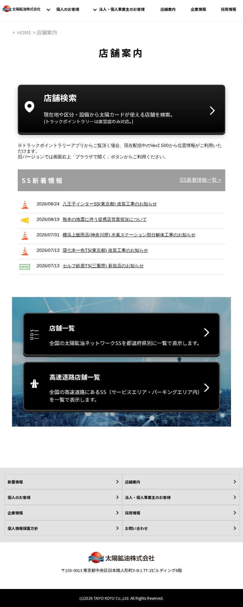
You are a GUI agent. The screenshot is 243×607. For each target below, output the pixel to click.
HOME (24, 32)
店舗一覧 (125, 335)
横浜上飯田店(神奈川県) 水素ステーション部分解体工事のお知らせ (129, 234)
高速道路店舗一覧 (124, 387)
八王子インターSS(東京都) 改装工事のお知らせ (110, 203)
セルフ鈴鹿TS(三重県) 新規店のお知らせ (103, 265)
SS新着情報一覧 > (200, 180)
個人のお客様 (67, 9)
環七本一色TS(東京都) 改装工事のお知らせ (105, 250)
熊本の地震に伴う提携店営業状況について (105, 219)
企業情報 (198, 9)
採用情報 (228, 9)
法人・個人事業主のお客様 (122, 9)
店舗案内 (168, 9)
